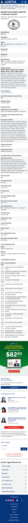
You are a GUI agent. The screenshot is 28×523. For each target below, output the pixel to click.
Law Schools (6, 477)
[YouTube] (8, 500)
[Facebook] (11, 500)
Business (4, 473)
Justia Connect (14, 504)
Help (14, 512)
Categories (14, 5)
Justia (2, 5)
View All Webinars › (14, 427)
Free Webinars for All (7, 394)
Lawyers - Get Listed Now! (14, 454)
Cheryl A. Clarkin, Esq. (7, 93)
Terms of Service (14, 514)
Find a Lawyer (5, 442)
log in (5, 253)
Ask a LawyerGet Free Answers (6, 379)
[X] (19, 500)
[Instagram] (13, 500)
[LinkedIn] (6, 500)
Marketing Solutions (8, 491)
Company (14, 509)
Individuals (5, 470)
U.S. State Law (6, 484)
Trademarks (8, 5)
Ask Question (14, 387)
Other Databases (7, 488)
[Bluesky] (17, 500)
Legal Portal (14, 506)
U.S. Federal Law (7, 480)
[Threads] (15, 500)
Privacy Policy (14, 517)
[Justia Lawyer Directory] (21, 500)
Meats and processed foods (7, 6)
